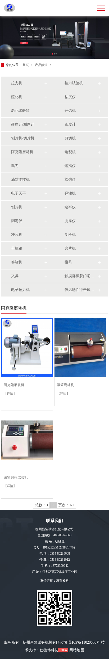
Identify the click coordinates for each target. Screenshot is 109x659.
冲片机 (16, 235)
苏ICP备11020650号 (84, 642)
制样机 (70, 235)
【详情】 (10, 393)
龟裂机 (70, 152)
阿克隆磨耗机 (22, 152)
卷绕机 (16, 262)
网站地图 (76, 650)
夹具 (15, 276)
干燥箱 (16, 248)
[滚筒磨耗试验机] (27, 440)
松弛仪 (70, 180)
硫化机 (16, 97)
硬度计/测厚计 (22, 124)
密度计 (70, 124)
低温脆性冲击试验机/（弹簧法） (81, 290)
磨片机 (70, 248)
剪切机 (70, 138)
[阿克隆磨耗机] (27, 347)
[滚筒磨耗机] (80, 347)
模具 (68, 262)
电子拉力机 (20, 290)
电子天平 (18, 193)
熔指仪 (70, 166)
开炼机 (70, 111)
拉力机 (16, 83)
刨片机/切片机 (22, 138)
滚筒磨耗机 (65, 385)
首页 (26, 65)
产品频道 (41, 65)
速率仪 (70, 207)
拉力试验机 (74, 83)
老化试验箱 (20, 111)
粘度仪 (70, 97)
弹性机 (70, 193)
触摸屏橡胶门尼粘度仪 (81, 276)
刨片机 (16, 207)
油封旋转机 (20, 180)
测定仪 (16, 221)
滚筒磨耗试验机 (16, 477)
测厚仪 (70, 221)
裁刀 (15, 166)
